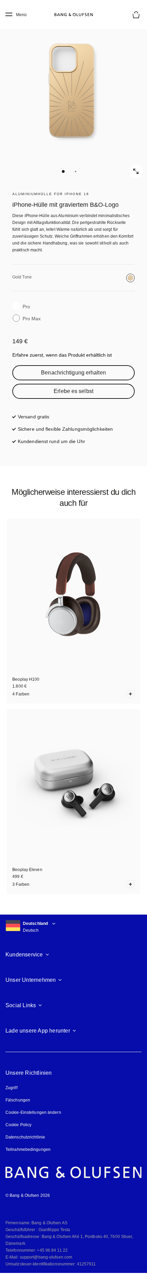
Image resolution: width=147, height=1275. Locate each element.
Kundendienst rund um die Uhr (51, 441)
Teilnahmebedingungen (28, 1149)
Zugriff (12, 1087)
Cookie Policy (18, 1124)
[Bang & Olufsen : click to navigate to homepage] (73, 14)
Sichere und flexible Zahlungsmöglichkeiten (65, 429)
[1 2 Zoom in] (73, 97)
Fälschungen (17, 1100)
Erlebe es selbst (73, 391)
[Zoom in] (136, 171)
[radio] (130, 278)
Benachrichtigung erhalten (73, 373)
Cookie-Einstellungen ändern (33, 1112)
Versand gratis (33, 416)
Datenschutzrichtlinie (25, 1137)
